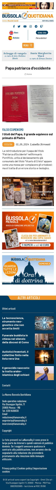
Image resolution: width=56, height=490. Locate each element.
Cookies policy (25, 468)
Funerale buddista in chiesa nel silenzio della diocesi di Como (15, 339)
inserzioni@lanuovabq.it (14, 423)
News (16, 32)
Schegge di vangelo (15, 53)
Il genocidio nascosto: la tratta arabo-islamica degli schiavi (16, 371)
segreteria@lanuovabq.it (14, 420)
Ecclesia (8, 144)
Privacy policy (9, 468)
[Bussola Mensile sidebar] (28, 231)
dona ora (42, 32)
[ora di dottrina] (28, 269)
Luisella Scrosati (40, 144)
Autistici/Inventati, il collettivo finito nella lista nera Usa (15, 355)
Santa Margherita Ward (40, 54)
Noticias (16, 37)
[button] (28, 45)
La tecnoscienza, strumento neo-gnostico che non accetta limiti (13, 323)
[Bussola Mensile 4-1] (28, 191)
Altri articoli (29, 297)
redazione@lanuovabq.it (14, 417)
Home (29, 74)
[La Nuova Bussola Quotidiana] (28, 16)
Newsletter (41, 38)
